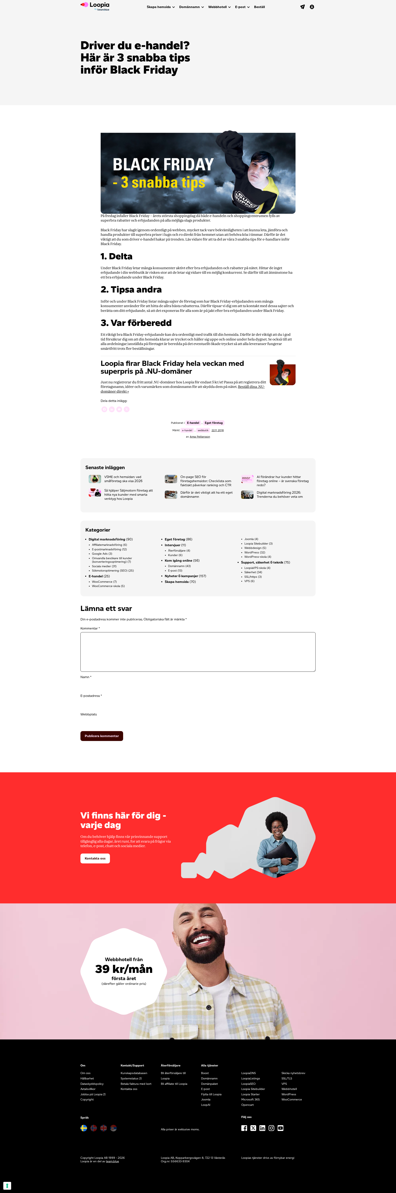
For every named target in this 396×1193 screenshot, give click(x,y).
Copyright (87, 1099)
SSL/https (250, 577)
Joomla (249, 539)
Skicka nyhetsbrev (293, 1073)
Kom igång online (178, 560)
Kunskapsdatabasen (134, 1073)
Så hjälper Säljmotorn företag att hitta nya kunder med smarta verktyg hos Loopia (128, 494)
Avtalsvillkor (87, 1089)
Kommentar (90, 628)
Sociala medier (101, 566)
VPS (247, 581)
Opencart (247, 1105)
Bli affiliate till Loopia (174, 1084)
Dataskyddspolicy (92, 1084)
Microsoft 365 (250, 1099)
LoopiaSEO (248, 1084)
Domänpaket (209, 1084)
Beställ (259, 7)
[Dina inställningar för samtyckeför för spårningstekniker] (7, 1186)
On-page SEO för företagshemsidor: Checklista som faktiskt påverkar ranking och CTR (205, 481)
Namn (85, 677)
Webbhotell (217, 7)
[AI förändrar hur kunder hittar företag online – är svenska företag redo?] (249, 480)
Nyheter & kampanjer (181, 576)
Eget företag (214, 423)
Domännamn (189, 7)
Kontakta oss (95, 858)
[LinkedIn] (112, 409)
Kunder (173, 555)
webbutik (203, 430)
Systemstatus (129, 1078)
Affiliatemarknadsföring (107, 545)
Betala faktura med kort (136, 1084)
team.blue (112, 1161)
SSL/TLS (287, 1078)
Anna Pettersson (200, 436)
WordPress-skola (255, 557)
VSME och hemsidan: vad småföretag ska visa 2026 (123, 479)
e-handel (187, 430)
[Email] (119, 409)
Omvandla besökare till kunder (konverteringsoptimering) (112, 560)
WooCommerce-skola (106, 586)
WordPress (251, 552)
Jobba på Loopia (91, 1094)
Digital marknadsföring (107, 539)
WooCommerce (102, 582)
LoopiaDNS (248, 1073)
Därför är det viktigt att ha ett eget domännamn (206, 495)
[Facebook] (104, 409)
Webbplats (88, 714)
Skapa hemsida (159, 7)
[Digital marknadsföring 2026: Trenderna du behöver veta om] (249, 496)
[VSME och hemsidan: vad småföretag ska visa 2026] (96, 480)
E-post (240, 7)
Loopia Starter (250, 1094)
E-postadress (91, 696)
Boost (205, 1073)
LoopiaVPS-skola (255, 568)
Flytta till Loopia (211, 1094)
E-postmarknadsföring (106, 549)
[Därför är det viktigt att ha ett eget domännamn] (172, 496)
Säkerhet (250, 572)
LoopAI (205, 1105)
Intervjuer (172, 545)
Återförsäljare (177, 550)
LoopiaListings (250, 1078)
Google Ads (100, 553)
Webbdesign (253, 548)
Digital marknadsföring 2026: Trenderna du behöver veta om (280, 495)
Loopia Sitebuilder (256, 543)
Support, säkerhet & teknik (262, 562)
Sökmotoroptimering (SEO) (109, 570)
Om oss (85, 1073)
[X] (126, 409)
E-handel (193, 423)
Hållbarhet (87, 1078)
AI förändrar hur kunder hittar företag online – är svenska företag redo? (283, 481)
